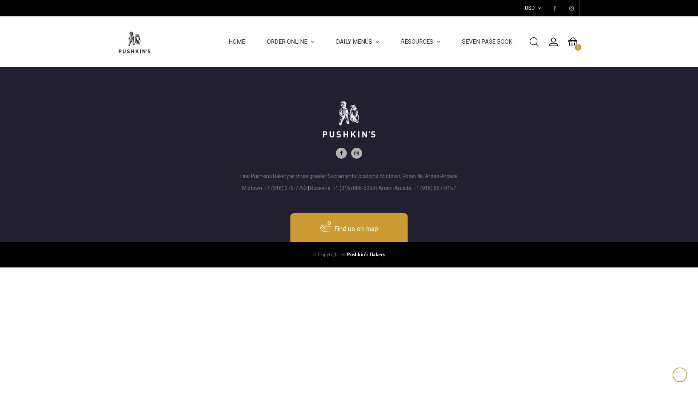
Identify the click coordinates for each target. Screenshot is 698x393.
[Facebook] (341, 153)
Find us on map (355, 229)
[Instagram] (356, 153)
